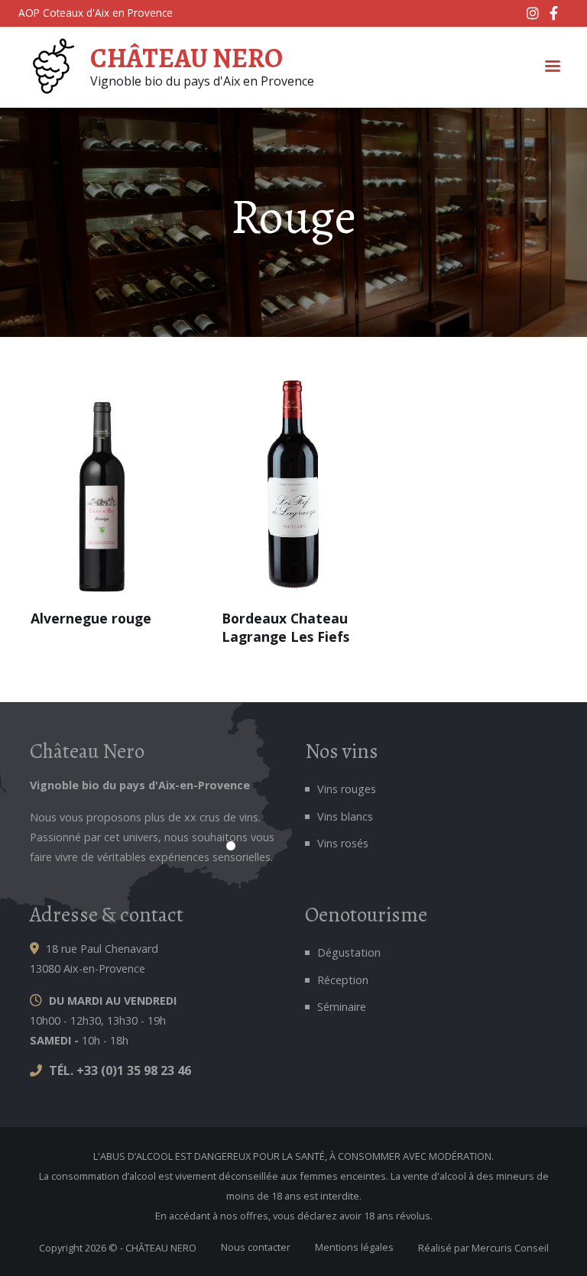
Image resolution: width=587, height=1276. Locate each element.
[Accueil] (51, 67)
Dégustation (349, 952)
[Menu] (552, 67)
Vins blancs (345, 816)
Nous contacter (255, 1247)
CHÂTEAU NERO (186, 58)
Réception (342, 980)
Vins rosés (342, 843)
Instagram (534, 13)
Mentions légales (354, 1247)
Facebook (557, 13)
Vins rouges (346, 789)
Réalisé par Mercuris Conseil (483, 1248)
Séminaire (341, 1006)
